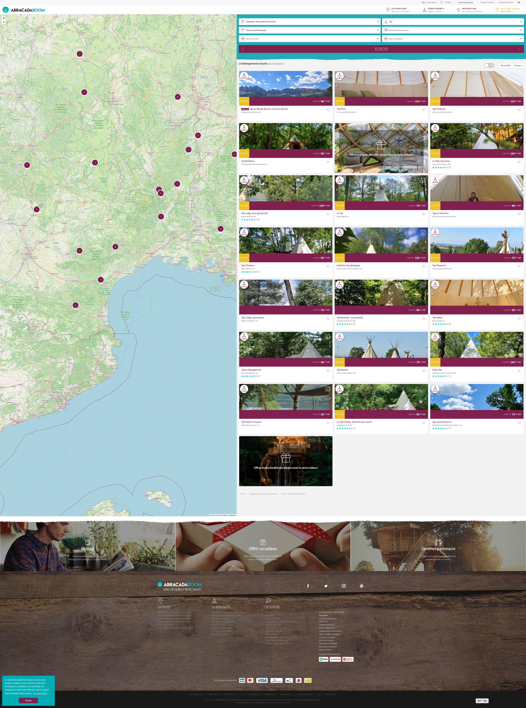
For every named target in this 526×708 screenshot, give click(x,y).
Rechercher (381, 48)
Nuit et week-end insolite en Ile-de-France (175, 628)
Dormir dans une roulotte (222, 625)
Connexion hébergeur (328, 643)
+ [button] (4, 18)
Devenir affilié (270, 694)
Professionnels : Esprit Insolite (331, 612)
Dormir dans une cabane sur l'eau (225, 615)
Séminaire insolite (326, 640)
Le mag (87, 549)
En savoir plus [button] (40, 693)
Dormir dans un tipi (219, 634)
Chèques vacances (487, 2)
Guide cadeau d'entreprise (276, 640)
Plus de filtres (506, 66)
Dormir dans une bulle (220, 618)
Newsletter (323, 615)
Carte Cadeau (431, 2)
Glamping (269, 615)
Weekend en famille (273, 631)
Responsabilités (254, 694)
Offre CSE (323, 621)
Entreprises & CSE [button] (505, 2)
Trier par (517, 66)
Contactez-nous (330, 694)
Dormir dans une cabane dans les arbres (228, 612)
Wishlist (448, 2)
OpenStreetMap (222, 515)
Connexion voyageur (304, 694)
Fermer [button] (28, 700)
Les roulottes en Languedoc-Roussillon (281, 621)
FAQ (318, 694)
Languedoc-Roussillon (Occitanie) (264, 494)
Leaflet (212, 515)
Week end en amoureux (275, 628)
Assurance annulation (328, 647)
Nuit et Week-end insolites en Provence (174, 621)
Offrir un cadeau (263, 549)
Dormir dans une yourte (221, 628)
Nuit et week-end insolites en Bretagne (174, 615)
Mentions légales (229, 694)
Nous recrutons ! (326, 650)
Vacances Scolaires (327, 637)
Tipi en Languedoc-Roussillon (293, 494)
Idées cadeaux (271, 634)
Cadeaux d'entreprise (328, 618)
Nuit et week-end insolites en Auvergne (174, 618)
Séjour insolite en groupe (329, 634)
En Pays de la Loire (165, 625)
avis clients (286, 702)
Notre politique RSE (327, 628)
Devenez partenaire (465, 3)
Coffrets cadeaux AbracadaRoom (279, 643)
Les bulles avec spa (273, 625)
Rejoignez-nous (286, 694)
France (243, 494)
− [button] (4, 22)
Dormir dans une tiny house (223, 621)
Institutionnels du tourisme (330, 631)
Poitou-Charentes (272, 618)
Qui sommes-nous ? (197, 694)
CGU (242, 694)
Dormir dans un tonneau (221, 631)
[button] (519, 2)
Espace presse (213, 694)
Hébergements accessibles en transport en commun (287, 637)
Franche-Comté (271, 612)
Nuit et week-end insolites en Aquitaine (174, 612)
